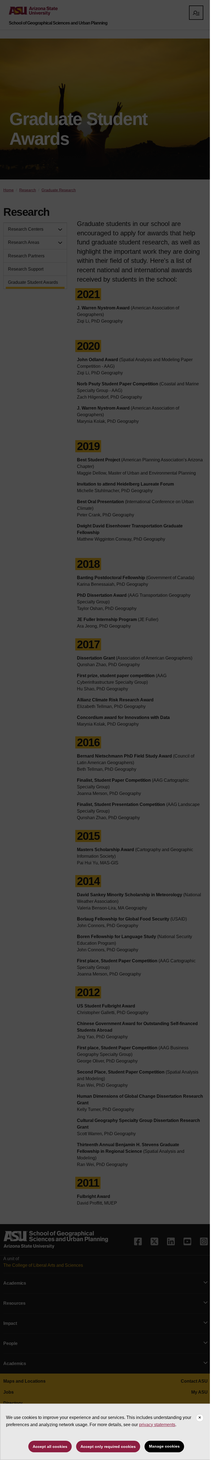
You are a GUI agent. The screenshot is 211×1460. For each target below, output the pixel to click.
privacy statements (157, 1424)
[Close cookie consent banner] (200, 1418)
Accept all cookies (50, 1446)
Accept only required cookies (108, 1446)
